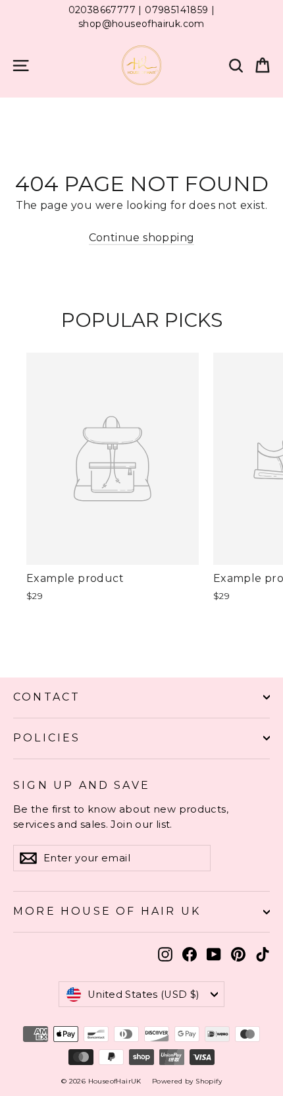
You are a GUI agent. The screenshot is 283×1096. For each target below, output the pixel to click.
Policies (47, 738)
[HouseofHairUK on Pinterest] (238, 954)
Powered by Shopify (187, 1081)
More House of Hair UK (107, 911)
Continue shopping (142, 237)
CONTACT (46, 697)
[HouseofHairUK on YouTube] (214, 954)
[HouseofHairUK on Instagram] (165, 954)
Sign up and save (81, 785)
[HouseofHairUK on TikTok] (262, 954)
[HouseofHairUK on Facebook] (189, 954)
